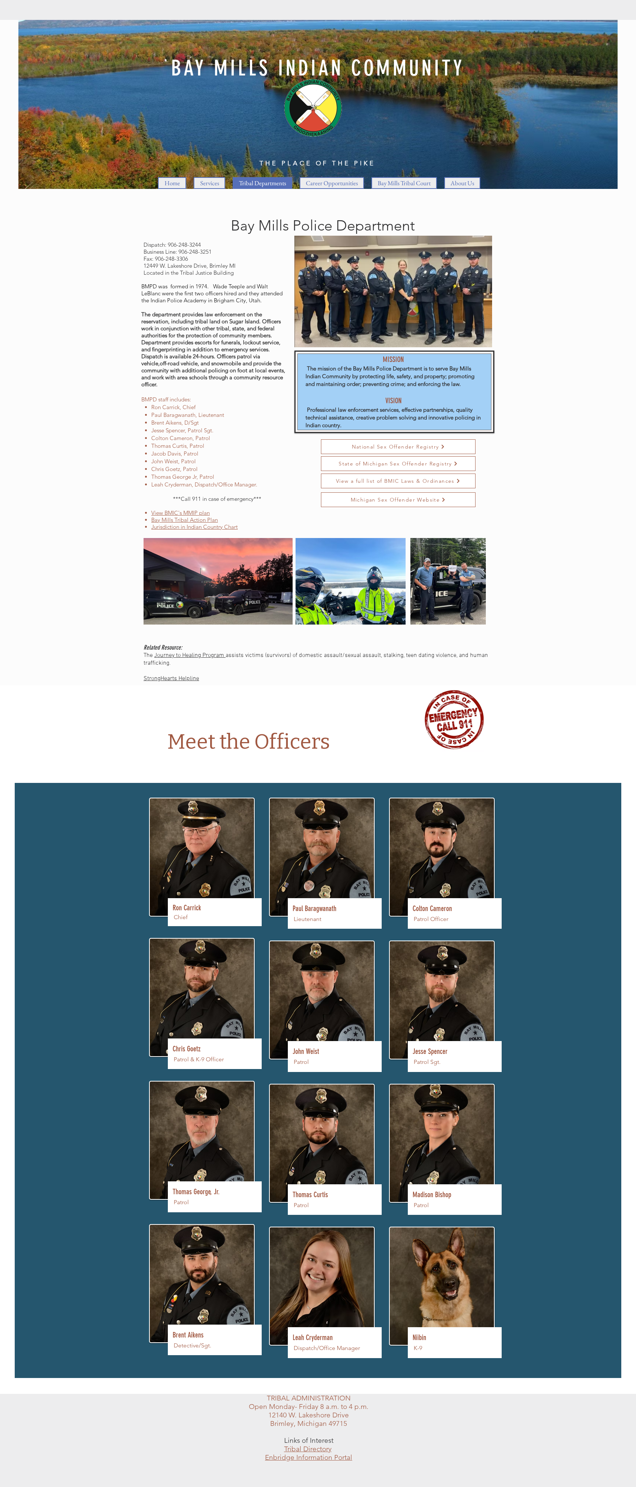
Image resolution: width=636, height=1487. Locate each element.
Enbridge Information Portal (308, 1457)
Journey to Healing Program (190, 655)
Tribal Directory (308, 1449)
